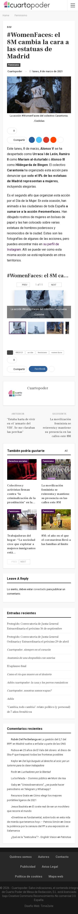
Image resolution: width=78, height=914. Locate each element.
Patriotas (66, 837)
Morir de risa (58, 778)
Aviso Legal (50, 866)
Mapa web (56, 876)
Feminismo (13, 65)
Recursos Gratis (20, 795)
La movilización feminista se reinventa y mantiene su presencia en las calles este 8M (57, 427)
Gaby (14, 784)
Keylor (14, 761)
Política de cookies (28, 876)
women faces (56, 352)
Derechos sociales (18, 461)
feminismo (42, 352)
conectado (39, 589)
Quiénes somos (21, 857)
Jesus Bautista (19, 806)
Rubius (15, 750)
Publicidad (27, 866)
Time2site (47, 906)
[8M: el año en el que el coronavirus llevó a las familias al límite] (56, 519)
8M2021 (19, 352)
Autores (43, 857)
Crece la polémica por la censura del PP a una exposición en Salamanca (38, 826)
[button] (37, 328)
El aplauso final (16, 666)
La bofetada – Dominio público (29, 778)
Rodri (14, 771)
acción (30, 352)
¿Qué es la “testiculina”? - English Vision (34, 837)
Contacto (62, 857)
